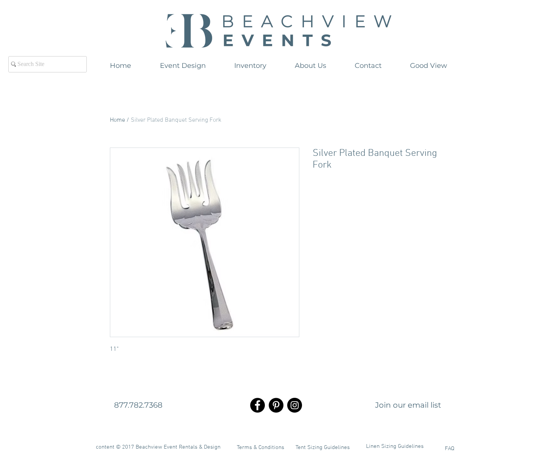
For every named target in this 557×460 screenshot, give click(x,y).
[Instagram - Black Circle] (294, 405)
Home (117, 120)
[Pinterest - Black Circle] (276, 405)
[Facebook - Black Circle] (257, 405)
